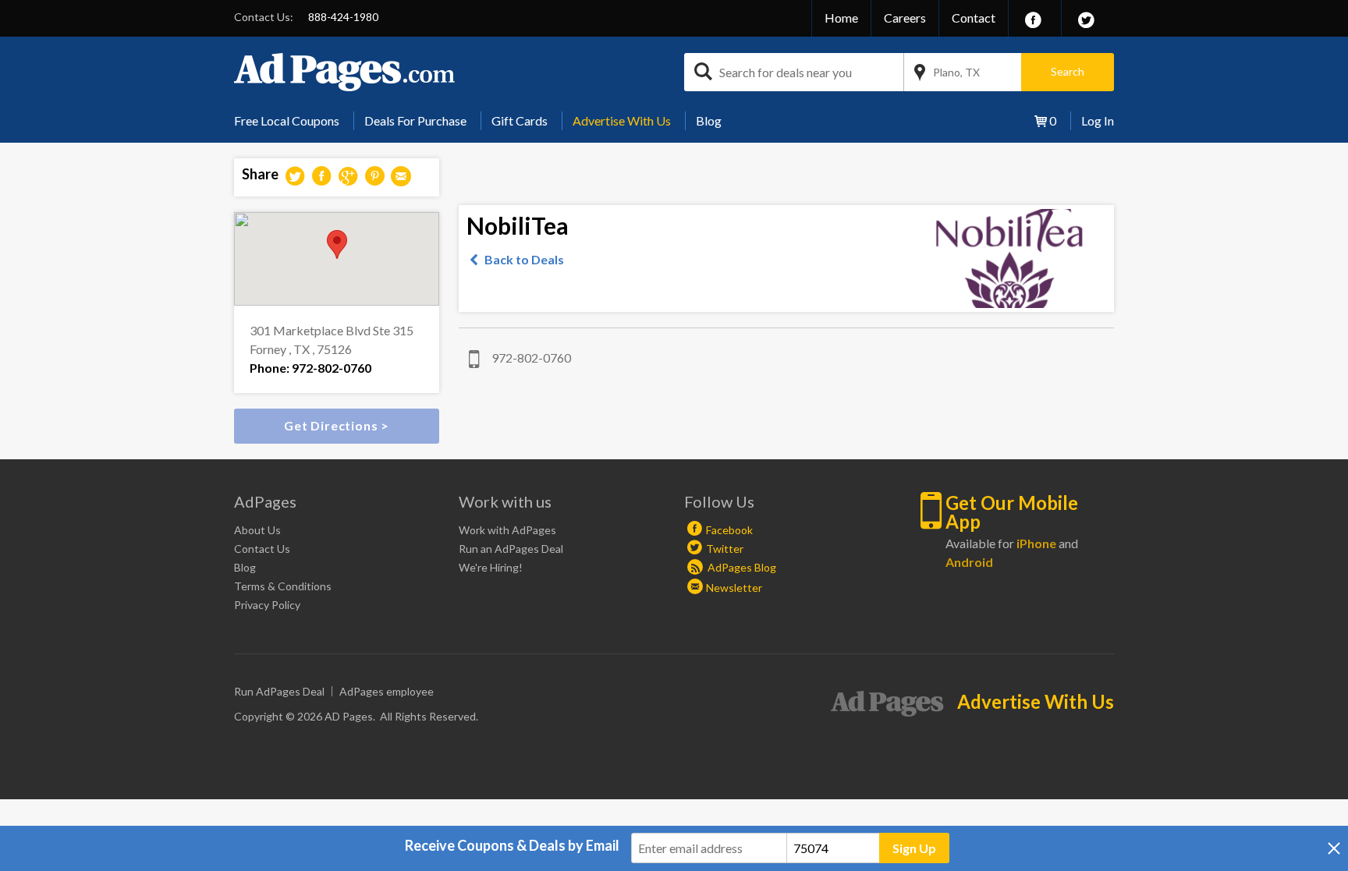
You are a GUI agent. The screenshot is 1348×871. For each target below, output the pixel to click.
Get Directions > (336, 425)
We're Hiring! (491, 567)
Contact (973, 17)
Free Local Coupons (286, 120)
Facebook (729, 529)
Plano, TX (956, 72)
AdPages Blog (740, 567)
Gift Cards (519, 120)
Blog (709, 120)
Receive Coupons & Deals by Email (512, 845)
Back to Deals (524, 259)
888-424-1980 (343, 16)
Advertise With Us (622, 120)
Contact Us (262, 548)
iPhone (1036, 543)
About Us (257, 529)
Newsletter (734, 587)
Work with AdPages (507, 529)
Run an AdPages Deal (511, 548)
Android (969, 561)
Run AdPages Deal (279, 691)
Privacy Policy (267, 604)
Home (841, 17)
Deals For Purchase (415, 120)
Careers (905, 17)
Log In (1097, 120)
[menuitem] (292, 121)
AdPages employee (386, 691)
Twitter (724, 548)
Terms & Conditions (283, 586)
